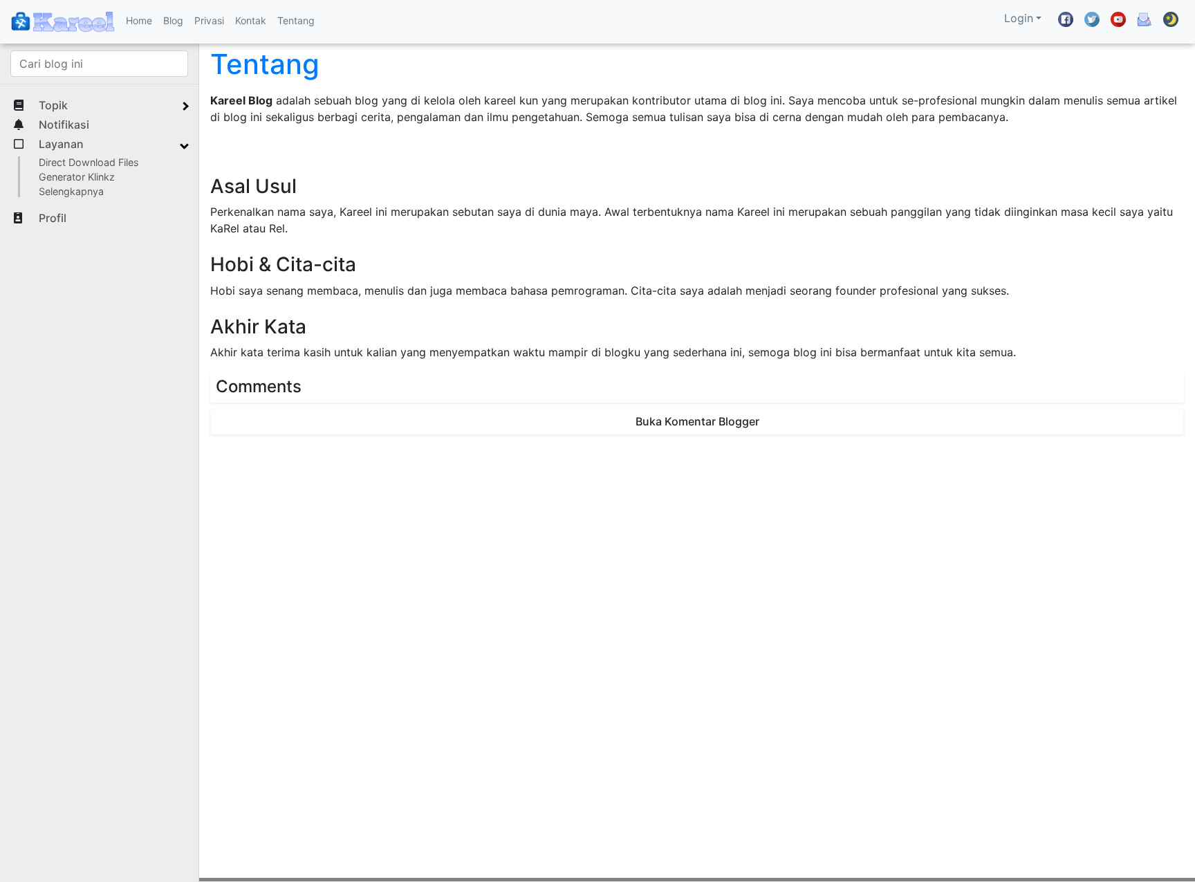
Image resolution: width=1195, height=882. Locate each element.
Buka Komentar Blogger (697, 421)
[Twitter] (1092, 19)
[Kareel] (63, 22)
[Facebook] (1066, 19)
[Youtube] (1118, 19)
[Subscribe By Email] (1144, 19)
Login (1018, 18)
